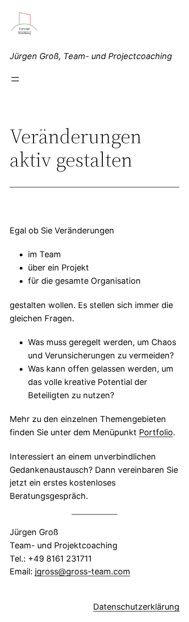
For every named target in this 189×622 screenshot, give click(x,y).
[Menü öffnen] (15, 79)
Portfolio (156, 432)
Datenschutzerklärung (136, 606)
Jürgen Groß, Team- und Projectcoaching (91, 56)
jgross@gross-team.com (82, 571)
